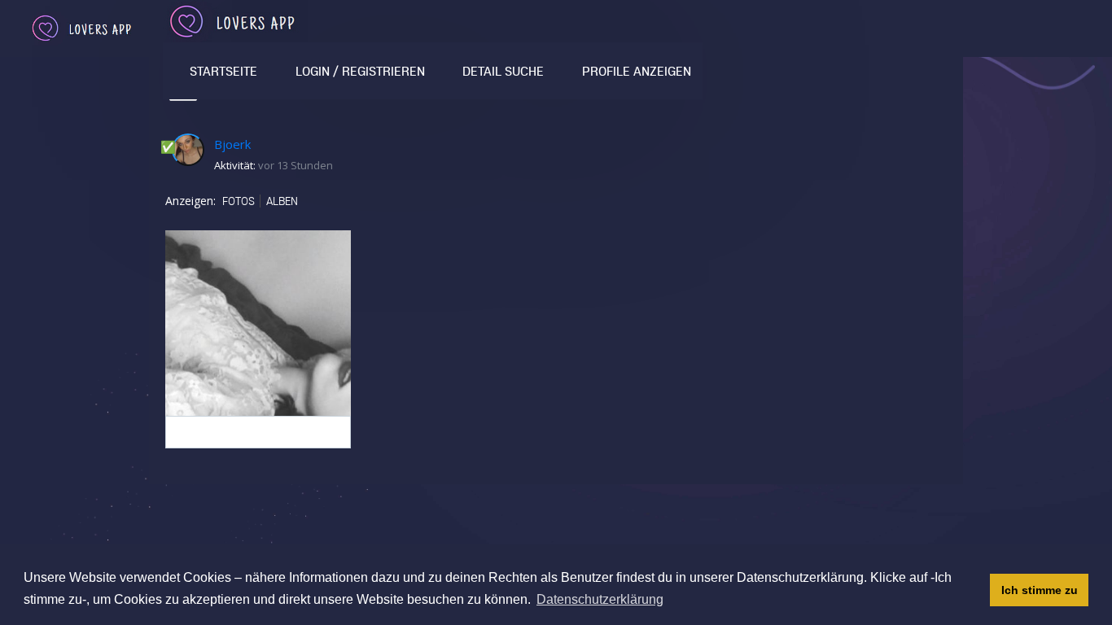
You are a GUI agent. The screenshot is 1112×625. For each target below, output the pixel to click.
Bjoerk (232, 144)
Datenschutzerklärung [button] (599, 599)
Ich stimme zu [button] (1039, 590)
